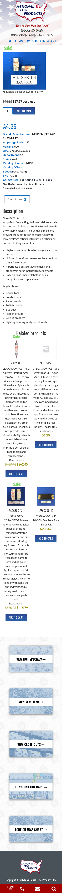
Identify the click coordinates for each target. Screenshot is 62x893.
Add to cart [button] (16, 474)
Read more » (16, 460)
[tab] (17, 199)
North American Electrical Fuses (23, 183)
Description (15, 199)
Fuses (38, 179)
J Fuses (47, 179)
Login (18, 41)
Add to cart (24, 111)
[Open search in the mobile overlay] (53, 887)
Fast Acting (25, 179)
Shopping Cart (44, 41)
